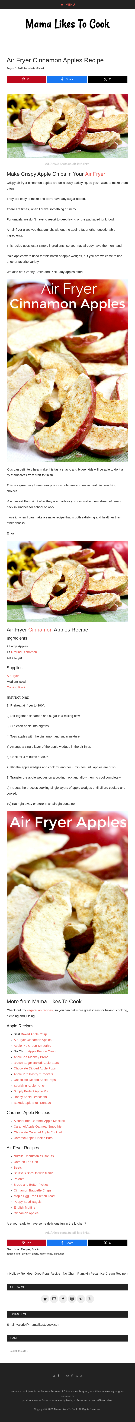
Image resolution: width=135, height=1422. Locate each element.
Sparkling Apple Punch (30, 1085)
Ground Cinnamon (24, 652)
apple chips (46, 1253)
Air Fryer (95, 174)
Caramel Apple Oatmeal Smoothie (38, 1126)
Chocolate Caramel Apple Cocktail (38, 1132)
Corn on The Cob (26, 1162)
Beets (18, 1167)
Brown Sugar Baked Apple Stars (36, 1063)
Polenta (19, 1179)
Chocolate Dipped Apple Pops (35, 1068)
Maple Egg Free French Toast (34, 1196)
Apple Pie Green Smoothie (32, 1045)
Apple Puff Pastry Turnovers (33, 1074)
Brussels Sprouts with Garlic (33, 1173)
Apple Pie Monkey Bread (31, 1057)
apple (35, 1253)
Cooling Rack (16, 687)
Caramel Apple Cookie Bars (33, 1138)
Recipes (25, 1249)
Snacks (35, 1249)
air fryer (26, 1253)
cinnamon (59, 1253)
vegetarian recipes (40, 1010)
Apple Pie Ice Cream (42, 1051)
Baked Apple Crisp (34, 1034)
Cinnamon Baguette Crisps (33, 1190)
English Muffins (24, 1207)
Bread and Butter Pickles (31, 1184)
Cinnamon (40, 630)
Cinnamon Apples (26, 1213)
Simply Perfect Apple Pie (31, 1091)
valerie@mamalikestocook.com (38, 1324)
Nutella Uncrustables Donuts (34, 1156)
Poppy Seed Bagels (27, 1201)
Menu (70, 4)
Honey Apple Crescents (30, 1097)
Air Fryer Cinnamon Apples (33, 1040)
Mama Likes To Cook (67, 24)
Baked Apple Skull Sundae (32, 1102)
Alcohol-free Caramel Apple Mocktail (39, 1121)
